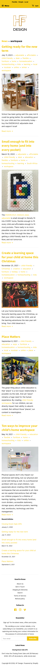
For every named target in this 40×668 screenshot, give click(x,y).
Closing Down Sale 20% (12, 524)
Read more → (7, 131)
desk (18, 58)
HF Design (19, 663)
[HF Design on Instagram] (20, 610)
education (29, 157)
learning (27, 64)
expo (15, 344)
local (35, 64)
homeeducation (25, 61)
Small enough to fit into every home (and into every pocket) (18, 145)
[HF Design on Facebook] (15, 610)
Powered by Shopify (31, 663)
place (31, 350)
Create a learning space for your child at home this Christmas (20, 257)
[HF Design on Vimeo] (25, 610)
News (5, 41)
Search (20, 593)
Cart (36, 6)
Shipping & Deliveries (20, 590)
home (14, 61)
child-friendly (7, 58)
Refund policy (20, 599)
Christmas (6, 269)
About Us (20, 584)
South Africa (32, 163)
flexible (26, 58)
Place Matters (11, 337)
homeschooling (8, 64)
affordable (31, 55)
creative (16, 269)
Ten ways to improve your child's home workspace (19, 428)
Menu (6, 6)
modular (7, 67)
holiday (15, 272)
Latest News (20, 645)
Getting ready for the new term (19, 48)
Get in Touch (20, 587)
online (16, 67)
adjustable (19, 55)
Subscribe (32, 638)
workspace (6, 70)
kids (19, 64)
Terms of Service (20, 596)
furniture (5, 61)
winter (24, 67)
